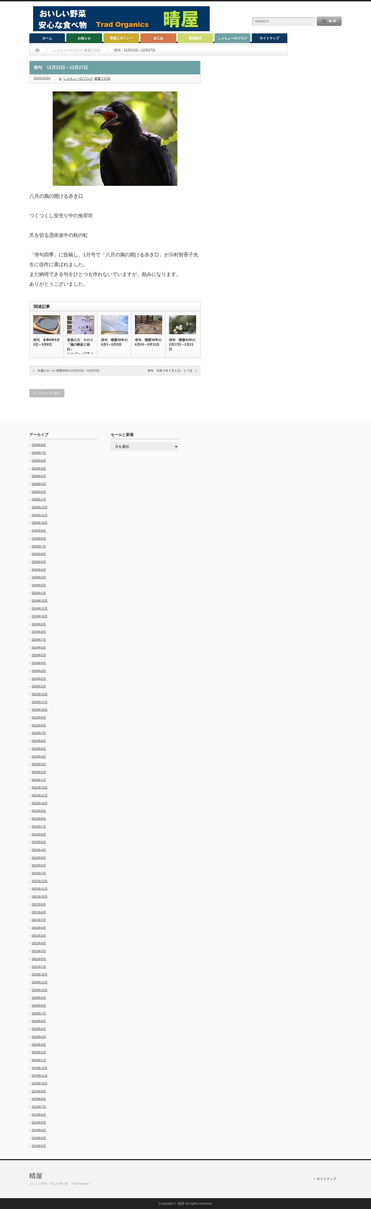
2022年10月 (40, 803)
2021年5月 (39, 935)
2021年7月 (39, 919)
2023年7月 (39, 733)
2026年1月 (39, 499)
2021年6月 (39, 927)
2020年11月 (40, 982)
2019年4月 (39, 1130)
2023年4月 (39, 756)
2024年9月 (39, 624)
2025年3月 (39, 577)
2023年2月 (39, 772)
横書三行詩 (102, 79)
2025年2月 (39, 585)
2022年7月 (39, 826)
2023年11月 (40, 702)
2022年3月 (39, 857)
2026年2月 (39, 491)
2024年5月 (39, 655)
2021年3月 (39, 951)
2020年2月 (39, 1052)
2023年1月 (39, 779)
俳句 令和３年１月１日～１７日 (169, 370)
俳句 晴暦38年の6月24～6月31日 (148, 342)
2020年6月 (39, 1021)
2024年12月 (40, 600)
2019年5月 (39, 1122)
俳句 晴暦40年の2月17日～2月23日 (182, 344)
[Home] (37, 50)
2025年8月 (39, 538)
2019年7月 (39, 1106)
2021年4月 (39, 943)
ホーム (47, 38)
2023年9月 (39, 717)
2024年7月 (39, 639)
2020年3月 (39, 1044)
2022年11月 (40, 795)
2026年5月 (39, 468)
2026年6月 (39, 460)
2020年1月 (39, 1060)
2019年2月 (39, 1145)
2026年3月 (39, 484)
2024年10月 (40, 616)
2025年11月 (40, 515)
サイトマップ (269, 38)
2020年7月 (39, 1013)
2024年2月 (39, 678)
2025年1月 (39, 593)
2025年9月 (39, 530)
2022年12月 (40, 787)
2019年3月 (39, 1138)
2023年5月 (39, 748)
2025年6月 (39, 554)
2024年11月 (40, 608)
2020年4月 (39, 1036)
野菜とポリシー (121, 38)
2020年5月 (39, 1029)
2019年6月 (39, 1114)
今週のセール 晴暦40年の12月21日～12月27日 (68, 370)
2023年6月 (39, 740)
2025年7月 (39, 546)
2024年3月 (39, 670)
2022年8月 (39, 818)
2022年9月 (39, 810)
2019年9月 (39, 1091)
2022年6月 (39, 834)
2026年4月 (39, 476)
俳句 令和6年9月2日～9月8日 (46, 342)
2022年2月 (39, 865)
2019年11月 (40, 1075)
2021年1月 (39, 966)
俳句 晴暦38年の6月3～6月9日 (114, 342)
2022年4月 (39, 849)
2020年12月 (40, 974)
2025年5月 (39, 561)
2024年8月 (39, 631)
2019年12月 (40, 1068)
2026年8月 (39, 444)
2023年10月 (40, 709)
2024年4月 (39, 663)
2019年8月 (39, 1098)
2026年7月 (39, 452)
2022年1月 (39, 873)
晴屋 (35, 1175)
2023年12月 (40, 694)
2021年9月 (39, 904)
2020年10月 (40, 990)
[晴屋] (121, 29)
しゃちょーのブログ (232, 38)
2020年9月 (39, 997)
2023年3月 (39, 764)
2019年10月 (40, 1083)
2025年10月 (40, 522)
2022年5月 (39, 842)
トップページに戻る (46, 393)
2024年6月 (39, 647)
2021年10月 (40, 896)
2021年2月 (39, 959)
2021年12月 (40, 881)
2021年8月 (39, 912)
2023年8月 (39, 725)
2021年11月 (40, 888)
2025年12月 (40, 507)
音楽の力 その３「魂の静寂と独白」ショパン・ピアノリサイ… (80, 349)
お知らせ (84, 38)
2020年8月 (39, 1005)
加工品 (158, 38)
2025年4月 (39, 569)
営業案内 (195, 38)
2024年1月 (39, 686)
